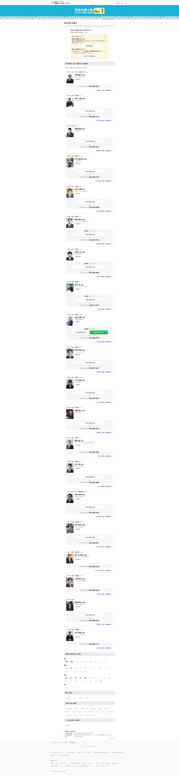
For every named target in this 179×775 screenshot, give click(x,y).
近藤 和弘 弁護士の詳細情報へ (104, 624)
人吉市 (72, 72)
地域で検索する (90, 46)
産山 (86, 681)
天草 (72, 687)
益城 (96, 661)
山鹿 (76, 678)
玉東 (104, 678)
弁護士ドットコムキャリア (88, 763)
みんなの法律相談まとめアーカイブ (85, 766)
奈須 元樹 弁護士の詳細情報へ (104, 211)
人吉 (71, 668)
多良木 (99, 668)
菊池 (90, 678)
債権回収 (107, 708)
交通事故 (77, 708)
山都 (105, 661)
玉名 (71, 678)
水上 (110, 668)
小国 (81, 681)
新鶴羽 (86, 698)
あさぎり (86, 671)
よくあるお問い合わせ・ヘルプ (58, 752)
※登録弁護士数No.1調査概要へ (109, 19)
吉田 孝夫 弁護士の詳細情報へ (104, 547)
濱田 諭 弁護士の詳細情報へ (105, 456)
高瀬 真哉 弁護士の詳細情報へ (104, 150)
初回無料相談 (68, 725)
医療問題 (67, 711)
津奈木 (90, 668)
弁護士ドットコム (56, 742)
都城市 (72, 522)
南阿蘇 (100, 681)
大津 (80, 678)
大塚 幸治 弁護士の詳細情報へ (104, 594)
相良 (66, 671)
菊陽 (85, 678)
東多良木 (81, 698)
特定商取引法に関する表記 (117, 752)
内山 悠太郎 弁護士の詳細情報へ (103, 181)
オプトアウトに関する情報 (63, 755)
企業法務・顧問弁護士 (79, 715)
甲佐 (100, 661)
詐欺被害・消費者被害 (77, 711)
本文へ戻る (112, 738)
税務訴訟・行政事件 (90, 715)
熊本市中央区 (74, 491)
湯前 (105, 668)
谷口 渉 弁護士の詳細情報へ (105, 486)
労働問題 (100, 708)
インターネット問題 (99, 711)
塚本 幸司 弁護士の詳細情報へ (104, 516)
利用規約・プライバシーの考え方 (84, 752)
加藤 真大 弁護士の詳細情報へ (104, 432)
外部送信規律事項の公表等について (101, 752)
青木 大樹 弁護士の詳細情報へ (104, 120)
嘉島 (91, 661)
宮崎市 (72, 95)
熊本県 (68, 3)
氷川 (80, 668)
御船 (72, 661)
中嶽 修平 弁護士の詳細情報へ (104, 90)
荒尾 (66, 678)
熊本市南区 (73, 125)
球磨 (80, 671)
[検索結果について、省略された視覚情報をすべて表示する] (114, 25)
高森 (91, 681)
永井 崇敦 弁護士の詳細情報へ (104, 648)
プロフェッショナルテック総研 (103, 763)
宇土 (77, 661)
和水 (71, 681)
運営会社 (53, 755)
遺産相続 (93, 708)
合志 (99, 678)
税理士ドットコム (55, 763)
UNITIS (97, 766)
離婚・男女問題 (85, 708)
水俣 (76, 668)
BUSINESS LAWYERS (75, 763)
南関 (109, 678)
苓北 (77, 687)
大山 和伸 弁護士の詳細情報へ (104, 402)
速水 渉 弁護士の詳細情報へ (105, 309)
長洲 (66, 681)
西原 (96, 681)
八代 (66, 668)
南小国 (76, 681)
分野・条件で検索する (90, 56)
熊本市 (66, 661)
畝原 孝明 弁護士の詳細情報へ (104, 372)
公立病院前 (67, 698)
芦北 (85, 668)
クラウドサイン (64, 763)
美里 (86, 661)
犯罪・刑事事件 (110, 711)
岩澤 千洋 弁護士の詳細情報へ (104, 276)
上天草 (66, 687)
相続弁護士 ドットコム (117, 763)
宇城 (81, 661)
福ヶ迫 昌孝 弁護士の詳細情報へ (103, 570)
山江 (76, 671)
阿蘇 (95, 678)
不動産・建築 (68, 715)
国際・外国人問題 (88, 711)
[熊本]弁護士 (65, 742)
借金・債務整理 (68, 708)
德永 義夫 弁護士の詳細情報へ (104, 244)
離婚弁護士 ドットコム (70, 766)
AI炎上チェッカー (105, 766)
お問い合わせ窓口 (71, 752)
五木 (71, 671)
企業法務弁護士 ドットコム (57, 766)
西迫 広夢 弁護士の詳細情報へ (104, 341)
